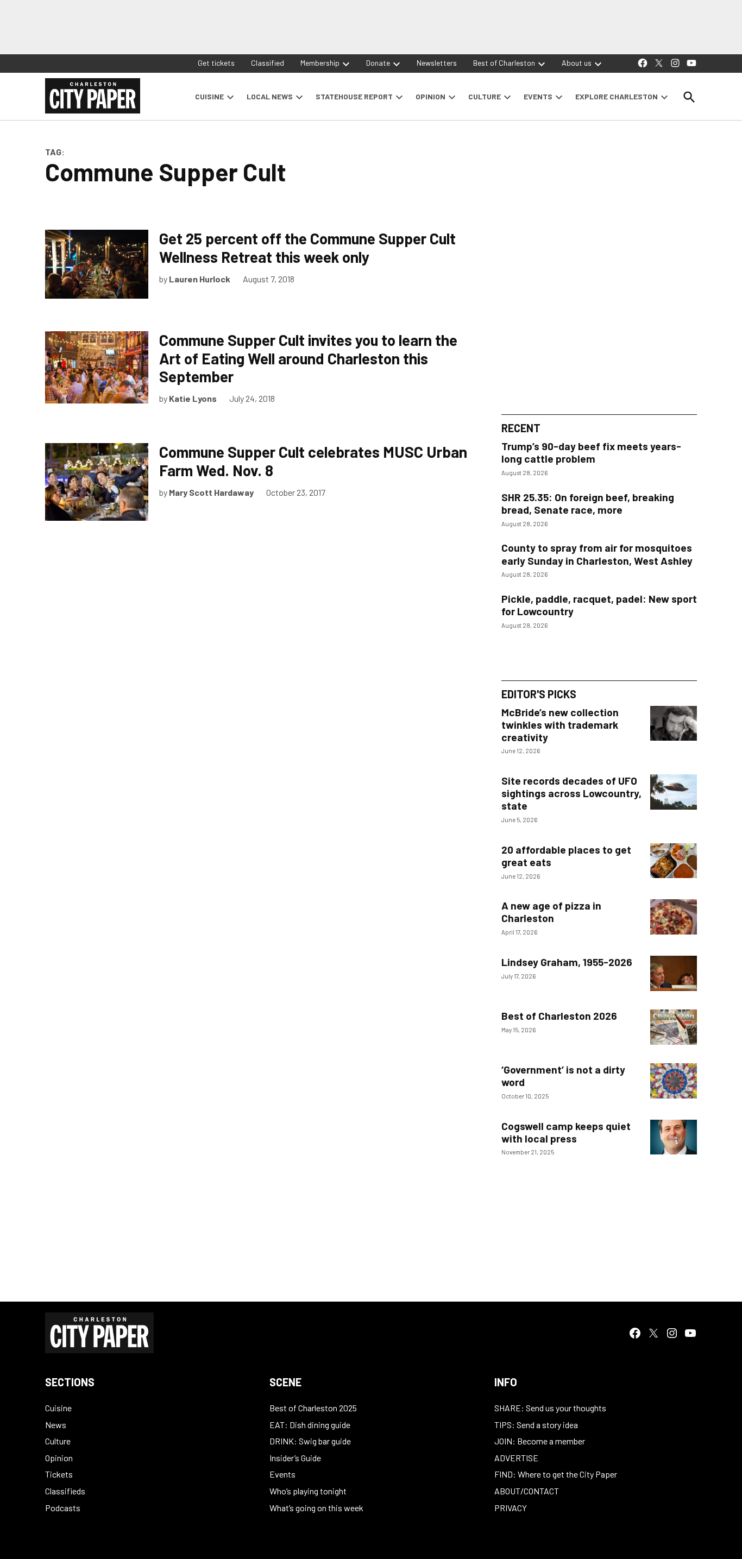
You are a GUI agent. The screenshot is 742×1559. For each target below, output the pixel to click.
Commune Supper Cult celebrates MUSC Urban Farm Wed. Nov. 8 (313, 461)
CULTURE (484, 96)
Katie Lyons (193, 398)
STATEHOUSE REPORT (354, 96)
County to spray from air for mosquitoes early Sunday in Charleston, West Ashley (597, 553)
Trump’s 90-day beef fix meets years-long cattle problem (591, 452)
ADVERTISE (516, 1458)
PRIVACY (510, 1508)
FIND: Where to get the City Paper (555, 1474)
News (55, 1424)
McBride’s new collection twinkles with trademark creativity (560, 724)
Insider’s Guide (295, 1458)
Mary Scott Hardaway (211, 492)
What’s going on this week (316, 1508)
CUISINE (209, 96)
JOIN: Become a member (539, 1441)
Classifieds (65, 1491)
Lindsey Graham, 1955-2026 (566, 962)
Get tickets (216, 62)
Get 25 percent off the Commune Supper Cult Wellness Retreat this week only (307, 247)
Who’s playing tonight (308, 1491)
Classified (267, 62)
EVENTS (538, 96)
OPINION (430, 96)
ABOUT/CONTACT (526, 1491)
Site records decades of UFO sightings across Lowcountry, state (571, 793)
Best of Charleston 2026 (559, 1015)
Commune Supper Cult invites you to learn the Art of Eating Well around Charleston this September (308, 358)
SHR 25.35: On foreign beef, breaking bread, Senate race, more (587, 503)
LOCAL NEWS (270, 96)
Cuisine (58, 1408)
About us (577, 62)
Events (282, 1474)
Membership (319, 62)
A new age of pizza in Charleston (551, 911)
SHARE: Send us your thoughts (550, 1408)
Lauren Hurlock (199, 279)
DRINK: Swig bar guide (310, 1441)
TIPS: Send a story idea (536, 1424)
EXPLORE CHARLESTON (616, 96)
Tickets (59, 1474)
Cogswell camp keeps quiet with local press (566, 1132)
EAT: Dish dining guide (309, 1424)
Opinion (59, 1458)
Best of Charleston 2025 (313, 1408)
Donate (378, 62)
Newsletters (437, 62)
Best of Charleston (504, 62)
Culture (58, 1441)
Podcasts (62, 1508)
